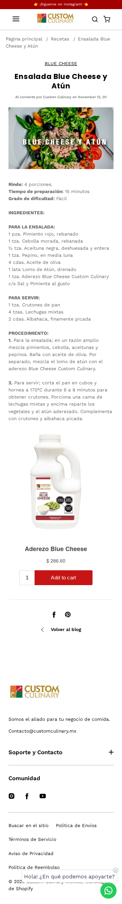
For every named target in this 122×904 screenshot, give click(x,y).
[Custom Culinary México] (61, 692)
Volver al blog (66, 629)
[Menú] (16, 19)
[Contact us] (108, 890)
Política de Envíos (76, 825)
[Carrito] (106, 19)
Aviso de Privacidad (31, 853)
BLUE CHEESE (61, 63)
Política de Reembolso (34, 867)
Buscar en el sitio (28, 825)
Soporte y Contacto (35, 752)
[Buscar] (95, 19)
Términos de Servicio (32, 839)
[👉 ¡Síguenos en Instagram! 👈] (61, 4)
